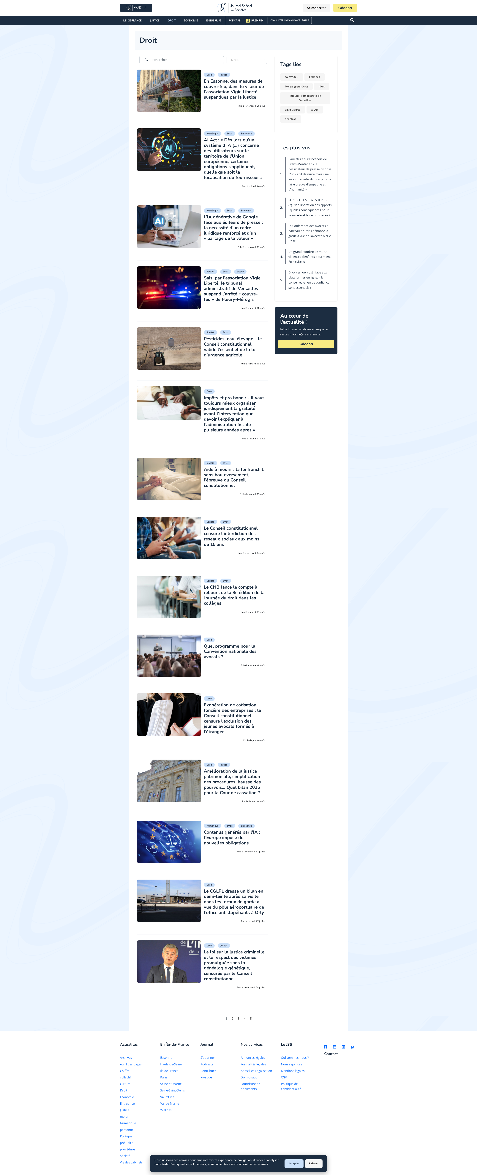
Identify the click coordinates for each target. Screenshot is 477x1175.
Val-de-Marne (169, 1104)
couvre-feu (291, 77)
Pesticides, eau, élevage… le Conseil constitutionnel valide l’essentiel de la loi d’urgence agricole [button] (233, 347)
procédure (127, 1149)
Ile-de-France (132, 20)
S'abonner (345, 8)
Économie (191, 20)
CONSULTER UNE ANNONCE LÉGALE (290, 20)
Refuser (314, 1163)
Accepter (293, 1163)
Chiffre (124, 1071)
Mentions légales (293, 1071)
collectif (125, 1077)
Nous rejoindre (291, 1064)
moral (124, 1117)
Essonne (166, 1058)
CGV (284, 1077)
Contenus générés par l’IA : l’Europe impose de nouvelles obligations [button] (232, 837)
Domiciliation (250, 1077)
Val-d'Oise (167, 1097)
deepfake (290, 119)
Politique (126, 1136)
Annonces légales (253, 1058)
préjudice (126, 1143)
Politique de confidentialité (291, 1086)
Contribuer (208, 1071)
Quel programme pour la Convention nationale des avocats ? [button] (230, 651)
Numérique (212, 133)
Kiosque (206, 1077)
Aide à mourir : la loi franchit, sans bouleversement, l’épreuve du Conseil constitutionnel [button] (234, 477)
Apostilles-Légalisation (256, 1071)
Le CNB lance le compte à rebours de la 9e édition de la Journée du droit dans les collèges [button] (234, 595)
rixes (322, 86)
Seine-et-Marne (171, 1084)
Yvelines (166, 1110)
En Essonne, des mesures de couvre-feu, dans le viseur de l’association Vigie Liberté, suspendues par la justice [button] (234, 89)
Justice (154, 20)
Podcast (234, 20)
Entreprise (213, 20)
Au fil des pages (131, 1064)
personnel (127, 1130)
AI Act (314, 109)
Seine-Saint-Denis (172, 1090)
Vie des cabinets (131, 1162)
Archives (126, 1058)
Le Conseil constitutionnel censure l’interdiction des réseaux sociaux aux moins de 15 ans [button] (231, 536)
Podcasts (206, 1064)
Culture (125, 1084)
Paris (163, 1077)
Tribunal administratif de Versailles (305, 98)
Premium (257, 20)
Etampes (314, 77)
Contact (331, 1054)
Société (210, 271)
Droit (172, 20)
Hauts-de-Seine (171, 1064)
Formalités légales (253, 1064)
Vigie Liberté (292, 109)
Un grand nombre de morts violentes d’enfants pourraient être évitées (309, 257)
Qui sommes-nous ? (295, 1058)
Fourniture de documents (250, 1086)
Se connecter (316, 8)
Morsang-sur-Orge (296, 86)
